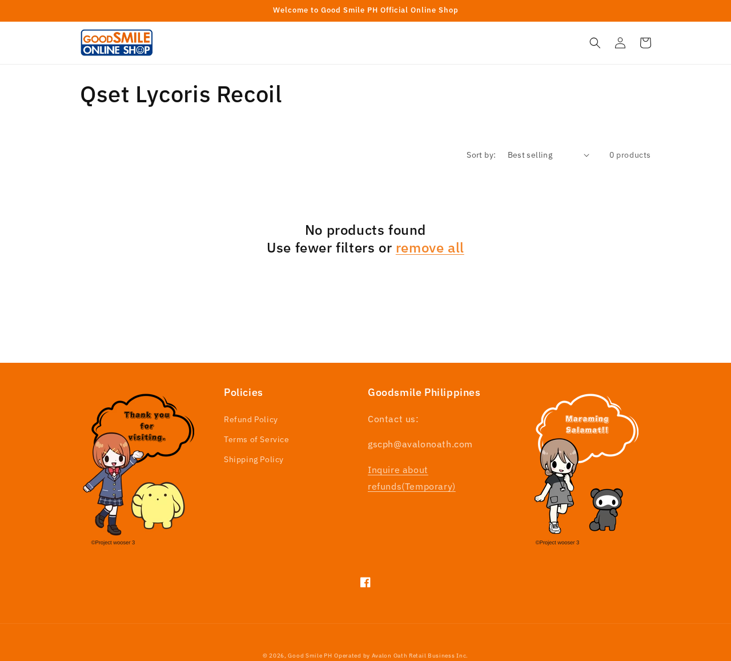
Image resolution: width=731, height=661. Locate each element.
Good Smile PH (310, 655)
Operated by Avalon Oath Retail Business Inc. (401, 655)
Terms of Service (257, 439)
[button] (595, 42)
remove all (430, 248)
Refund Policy (251, 419)
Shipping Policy (254, 459)
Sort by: (481, 155)
